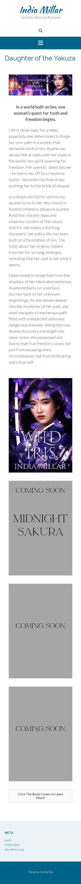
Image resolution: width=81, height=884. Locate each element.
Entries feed (12, 844)
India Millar (40, 9)
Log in (8, 840)
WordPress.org (14, 849)
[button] (40, 43)
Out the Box (46, 872)
